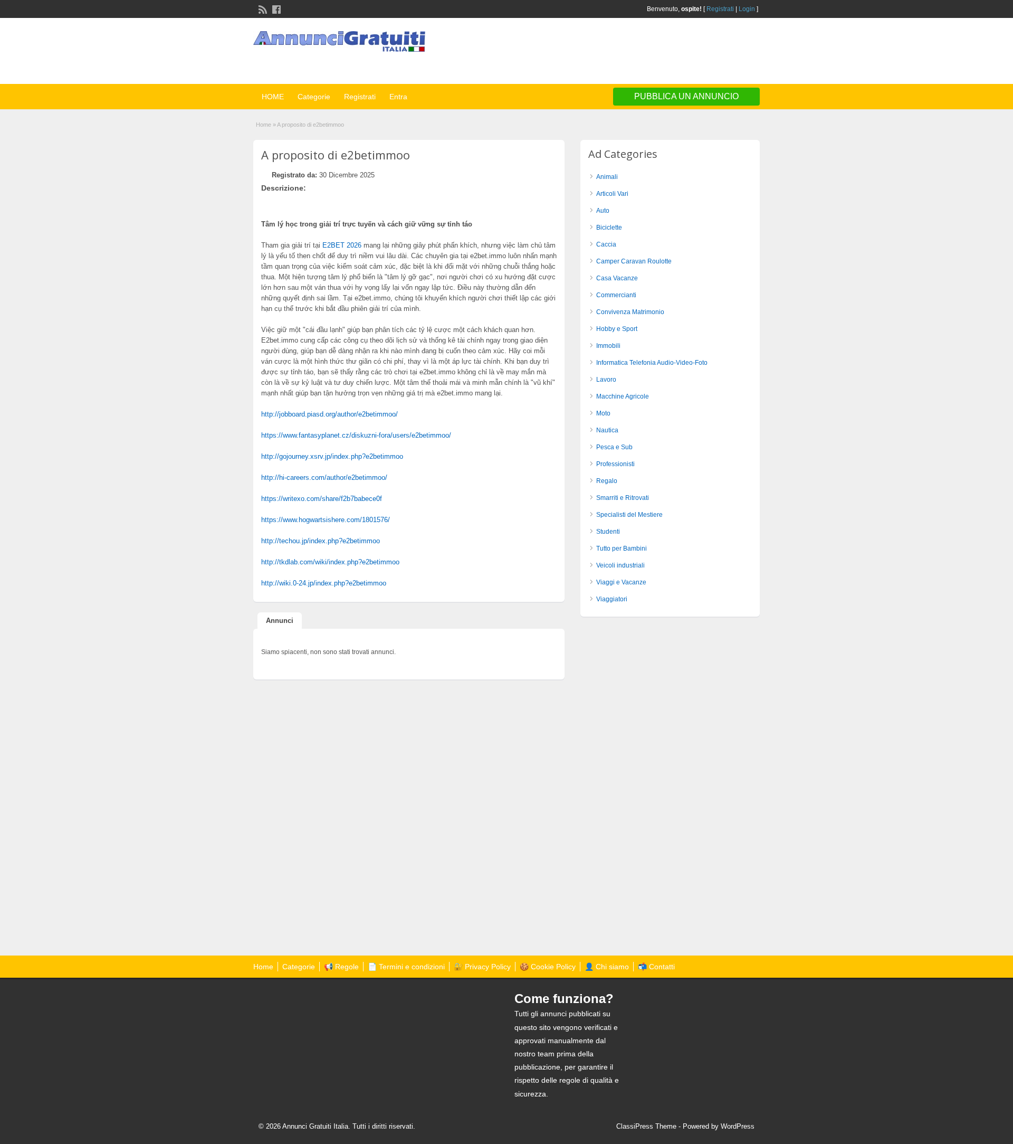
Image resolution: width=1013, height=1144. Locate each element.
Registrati (720, 9)
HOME (273, 96)
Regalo (606, 481)
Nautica (607, 430)
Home (263, 124)
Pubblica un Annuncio (686, 96)
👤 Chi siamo (607, 966)
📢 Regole (341, 966)
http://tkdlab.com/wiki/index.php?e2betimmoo (330, 562)
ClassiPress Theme (646, 1126)
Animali (607, 177)
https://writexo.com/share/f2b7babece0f (321, 499)
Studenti (608, 531)
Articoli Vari (612, 193)
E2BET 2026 (341, 245)
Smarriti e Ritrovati (622, 498)
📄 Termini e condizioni (406, 966)
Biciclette (609, 227)
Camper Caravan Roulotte (634, 261)
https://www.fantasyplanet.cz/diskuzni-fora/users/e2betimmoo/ (356, 435)
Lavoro (606, 379)
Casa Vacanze (617, 278)
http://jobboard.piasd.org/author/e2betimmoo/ (329, 414)
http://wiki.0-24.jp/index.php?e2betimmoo (323, 583)
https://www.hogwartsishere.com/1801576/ (325, 520)
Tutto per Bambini (621, 548)
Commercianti (616, 295)
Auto (602, 210)
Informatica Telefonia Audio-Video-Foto (652, 362)
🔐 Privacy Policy (482, 966)
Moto (603, 413)
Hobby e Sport (616, 329)
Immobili (608, 345)
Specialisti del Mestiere (629, 514)
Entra (398, 96)
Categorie (314, 96)
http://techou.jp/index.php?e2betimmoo (320, 541)
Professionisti (615, 464)
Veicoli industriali (620, 565)
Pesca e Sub (614, 447)
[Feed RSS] (261, 8)
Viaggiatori (611, 599)
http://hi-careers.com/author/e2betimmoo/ (324, 477)
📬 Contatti (656, 966)
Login (747, 9)
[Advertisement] (636, 52)
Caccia (606, 244)
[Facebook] (275, 8)
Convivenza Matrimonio (630, 312)
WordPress (737, 1126)
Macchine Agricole (622, 396)
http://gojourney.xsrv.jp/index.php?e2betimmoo (332, 456)
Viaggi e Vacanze (621, 582)
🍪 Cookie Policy (548, 966)
